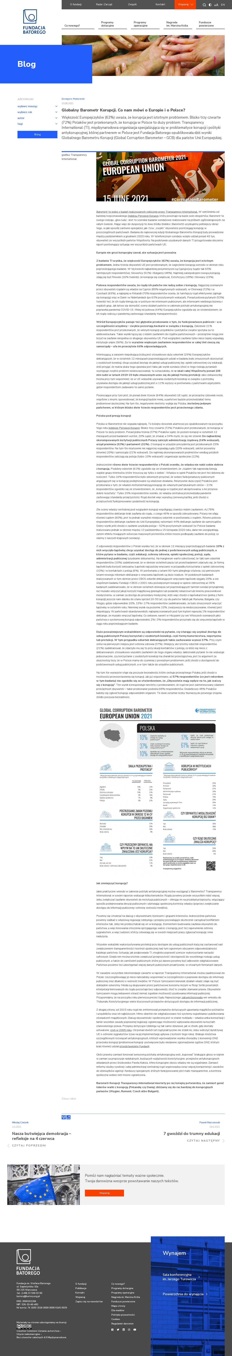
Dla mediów (117, 1310)
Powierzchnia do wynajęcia (183, 1294)
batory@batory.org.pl (28, 1296)
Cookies (115, 1319)
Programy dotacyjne (107, 24)
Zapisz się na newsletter (89, 1301)
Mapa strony (118, 1306)
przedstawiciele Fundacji (134, 1046)
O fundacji (76, 4)
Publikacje (80, 1288)
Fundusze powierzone (206, 24)
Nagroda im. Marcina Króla (177, 24)
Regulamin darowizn (122, 1323)
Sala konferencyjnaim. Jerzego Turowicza (179, 1277)
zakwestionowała (192, 997)
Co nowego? (72, 26)
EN (223, 5)
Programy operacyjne (140, 24)
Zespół (132, 4)
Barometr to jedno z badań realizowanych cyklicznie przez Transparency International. (147, 212)
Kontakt (160, 4)
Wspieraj (183, 4)
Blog (26, 64)
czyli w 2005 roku (121, 1030)
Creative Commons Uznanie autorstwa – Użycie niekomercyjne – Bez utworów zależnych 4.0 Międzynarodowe (41, 1334)
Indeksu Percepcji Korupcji (143, 216)
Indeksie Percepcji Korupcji (124, 428)
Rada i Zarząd (104, 4)
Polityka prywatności (123, 1314)
